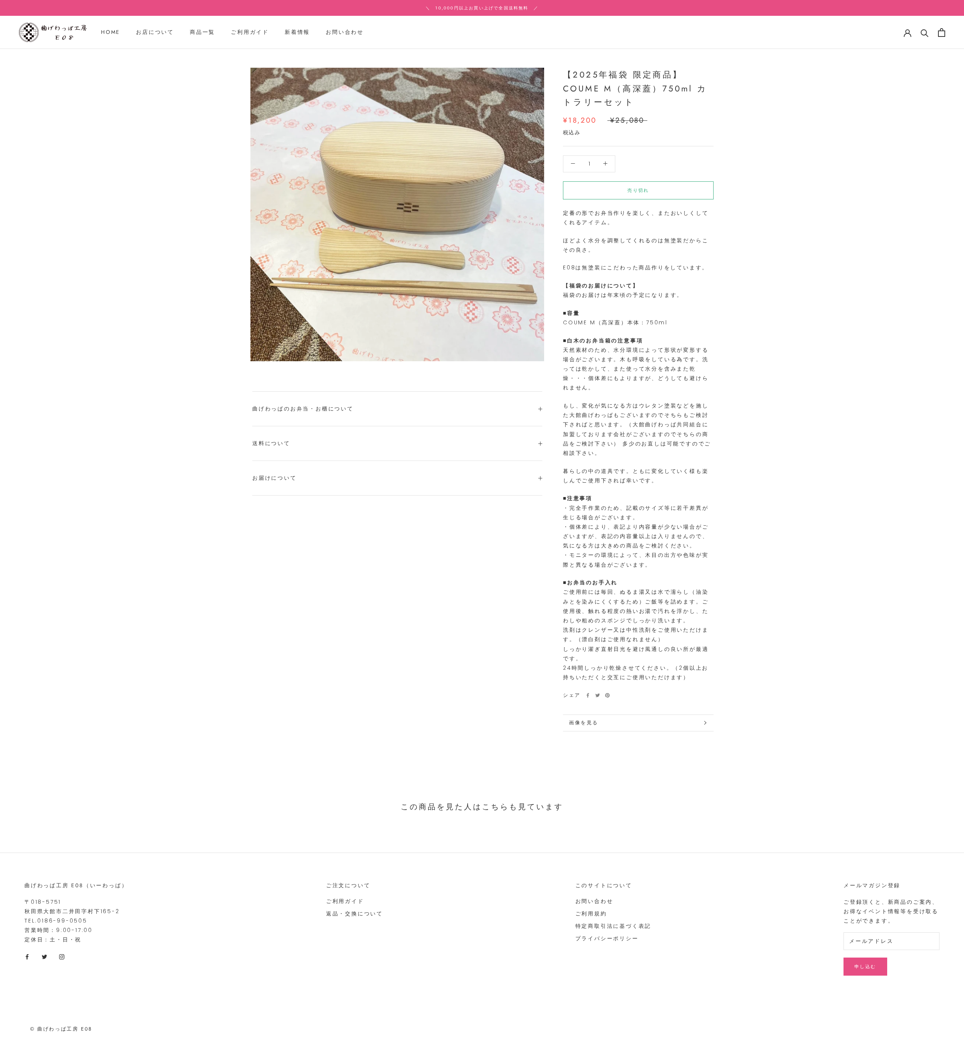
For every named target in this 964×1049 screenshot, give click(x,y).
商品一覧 (202, 32)
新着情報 (297, 32)
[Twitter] (597, 695)
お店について (155, 32)
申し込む (865, 966)
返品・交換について (354, 913)
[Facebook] (588, 695)
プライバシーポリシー (607, 938)
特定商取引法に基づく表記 (613, 926)
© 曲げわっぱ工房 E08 (61, 1028)
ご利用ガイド (250, 32)
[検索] (925, 32)
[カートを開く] (941, 32)
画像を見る (583, 722)
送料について (271, 443)
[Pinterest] (607, 695)
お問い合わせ (345, 32)
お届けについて (274, 478)
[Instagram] (61, 956)
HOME (110, 32)
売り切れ (638, 190)
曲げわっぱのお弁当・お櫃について (303, 408)
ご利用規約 (591, 913)
